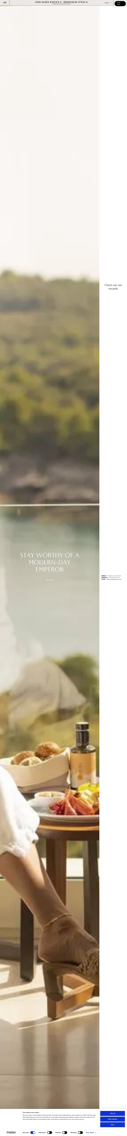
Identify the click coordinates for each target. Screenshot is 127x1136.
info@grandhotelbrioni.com (114, 579)
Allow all (112, 1113)
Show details (90, 1132)
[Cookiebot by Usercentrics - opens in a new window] (11, 1132)
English (107, 2)
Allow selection (112, 1119)
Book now (118, 3)
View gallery (49, 580)
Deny (112, 1124)
